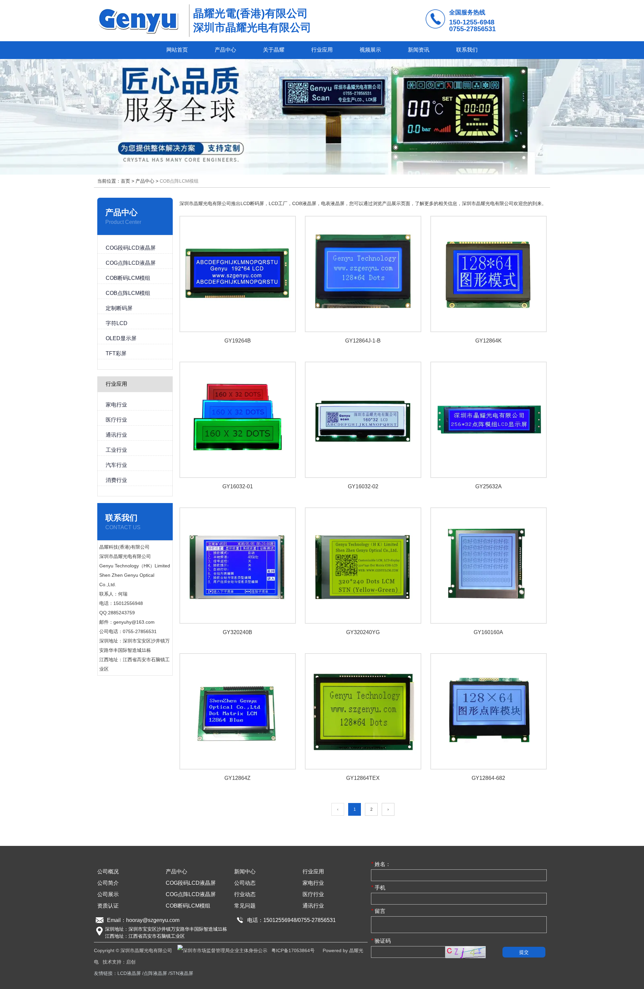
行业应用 (322, 50)
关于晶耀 (273, 50)
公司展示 (108, 894)
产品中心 (225, 50)
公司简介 (108, 883)
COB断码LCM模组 (188, 906)
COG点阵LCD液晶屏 (191, 894)
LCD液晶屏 (129, 973)
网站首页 (177, 50)
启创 (131, 962)
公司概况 (108, 871)
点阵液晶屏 (155, 973)
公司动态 (245, 883)
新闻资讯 (418, 50)
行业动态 (245, 894)
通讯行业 (313, 906)
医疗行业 (313, 894)
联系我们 (467, 50)
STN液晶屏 (181, 973)
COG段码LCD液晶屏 (191, 883)
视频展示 (370, 50)
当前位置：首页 (114, 181)
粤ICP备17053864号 (293, 950)
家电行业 (313, 883)
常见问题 (245, 906)
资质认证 (108, 906)
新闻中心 (245, 871)
